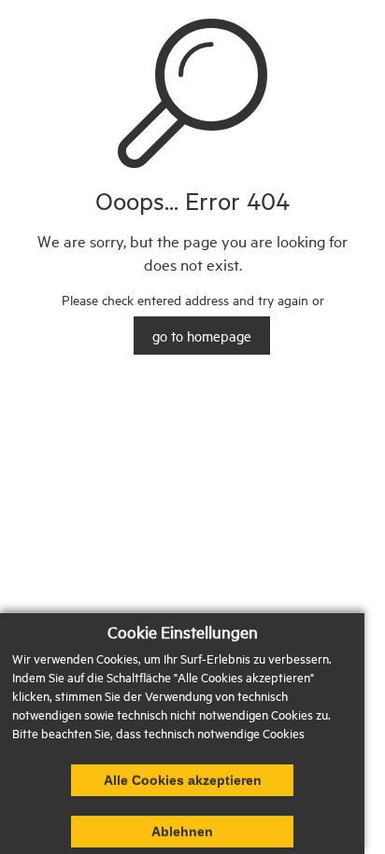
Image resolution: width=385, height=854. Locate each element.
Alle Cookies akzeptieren (183, 780)
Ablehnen (182, 831)
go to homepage (201, 335)
